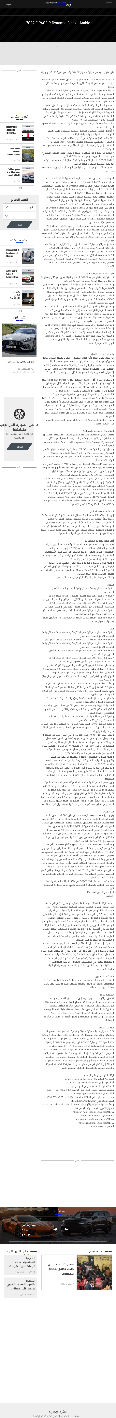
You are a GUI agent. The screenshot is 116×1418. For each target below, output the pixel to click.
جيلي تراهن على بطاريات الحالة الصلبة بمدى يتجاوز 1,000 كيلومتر (13, 172)
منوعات (28, 126)
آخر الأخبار (28, 291)
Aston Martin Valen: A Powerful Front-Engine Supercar (12, 274)
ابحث (12, 224)
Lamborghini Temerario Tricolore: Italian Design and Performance (12, 130)
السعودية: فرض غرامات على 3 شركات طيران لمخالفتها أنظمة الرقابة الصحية (22, 1268)
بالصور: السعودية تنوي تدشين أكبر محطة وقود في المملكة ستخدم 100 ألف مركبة (21, 1290)
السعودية (30, 1258)
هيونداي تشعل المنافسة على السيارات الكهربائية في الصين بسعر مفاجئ (13, 295)
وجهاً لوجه (58, 1211)
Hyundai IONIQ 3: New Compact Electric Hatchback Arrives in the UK (12, 253)
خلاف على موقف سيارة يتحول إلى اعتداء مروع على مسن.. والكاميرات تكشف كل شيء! (13, 151)
